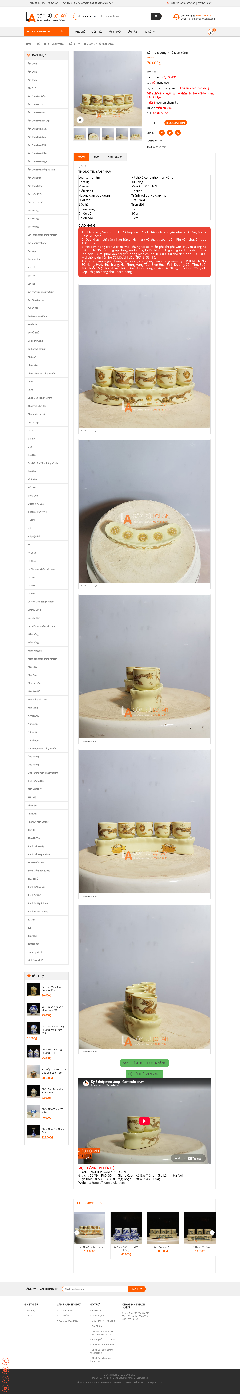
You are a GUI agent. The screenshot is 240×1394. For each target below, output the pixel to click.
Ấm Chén (32, 63)
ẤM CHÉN (32, 88)
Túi (29, 927)
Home (27, 43)
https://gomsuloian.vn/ (108, 1182)
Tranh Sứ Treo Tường (38, 911)
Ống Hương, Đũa (36, 780)
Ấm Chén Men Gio (36, 112)
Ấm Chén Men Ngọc (37, 161)
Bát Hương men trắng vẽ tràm (42, 234)
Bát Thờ (31, 267)
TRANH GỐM (34, 838)
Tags (96, 157)
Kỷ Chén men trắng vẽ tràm (41, 569)
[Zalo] (5, 1370)
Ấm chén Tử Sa (35, 194)
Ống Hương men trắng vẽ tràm (43, 772)
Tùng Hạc (32, 935)
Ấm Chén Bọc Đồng (37, 96)
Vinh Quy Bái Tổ (35, 960)
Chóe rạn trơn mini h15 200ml (53, 1091)
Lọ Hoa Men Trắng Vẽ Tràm (41, 601)
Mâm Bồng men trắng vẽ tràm (42, 658)
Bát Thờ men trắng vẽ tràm (41, 291)
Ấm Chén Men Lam (37, 136)
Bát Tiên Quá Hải (36, 300)
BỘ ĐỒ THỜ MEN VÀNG (144, 1074)
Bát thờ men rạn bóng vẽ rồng (51, 988)
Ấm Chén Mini (34, 177)
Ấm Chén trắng (35, 185)
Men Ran (32, 675)
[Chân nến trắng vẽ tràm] (33, 1111)
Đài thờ (31, 438)
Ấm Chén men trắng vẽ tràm (41, 169)
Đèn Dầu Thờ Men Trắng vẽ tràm (43, 463)
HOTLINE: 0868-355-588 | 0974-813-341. (191, 3)
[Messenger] (5, 1388)
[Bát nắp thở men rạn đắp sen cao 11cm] (33, 1071)
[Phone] (5, 1361)
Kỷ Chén (32, 552)
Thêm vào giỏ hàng (175, 122)
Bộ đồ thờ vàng (35, 340)
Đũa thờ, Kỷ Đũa (36, 503)
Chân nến (32, 357)
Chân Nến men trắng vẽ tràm (42, 373)
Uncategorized (35, 952)
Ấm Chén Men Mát (37, 145)
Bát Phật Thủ (34, 259)
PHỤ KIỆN (33, 797)
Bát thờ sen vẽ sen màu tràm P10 (52, 1008)
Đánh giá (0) (115, 157)
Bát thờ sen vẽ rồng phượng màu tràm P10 (53, 1030)
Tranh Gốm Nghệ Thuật (39, 854)
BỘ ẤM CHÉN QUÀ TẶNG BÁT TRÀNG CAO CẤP (88, 3)
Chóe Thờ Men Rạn (37, 406)
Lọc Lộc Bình (34, 617)
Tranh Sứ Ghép (35, 895)
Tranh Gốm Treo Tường (39, 870)
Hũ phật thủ (34, 536)
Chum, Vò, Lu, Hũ (36, 414)
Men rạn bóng (35, 683)
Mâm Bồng (33, 634)
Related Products (88, 1203)
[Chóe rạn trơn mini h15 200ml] (33, 1091)
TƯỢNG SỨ (33, 944)
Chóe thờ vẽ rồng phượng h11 (52, 1051)
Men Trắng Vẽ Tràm (37, 699)
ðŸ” (80, 120)
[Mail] (5, 1379)
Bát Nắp (32, 251)
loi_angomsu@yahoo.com (201, 18)
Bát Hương (33, 210)
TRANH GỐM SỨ (36, 862)
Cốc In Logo (33, 422)
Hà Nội (31, 520)
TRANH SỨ (33, 878)
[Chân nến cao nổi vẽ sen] (33, 1131)
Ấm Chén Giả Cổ (35, 104)
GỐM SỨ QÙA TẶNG (37, 511)
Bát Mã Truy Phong (37, 242)
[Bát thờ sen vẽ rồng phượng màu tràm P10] (33, 1028)
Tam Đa (31, 829)
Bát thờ (31, 283)
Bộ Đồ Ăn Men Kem (37, 316)
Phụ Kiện (32, 805)
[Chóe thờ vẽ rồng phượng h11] (33, 1051)
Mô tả (81, 157)
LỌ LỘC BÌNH (34, 609)
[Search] (156, 16)
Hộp (30, 528)
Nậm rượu (33, 723)
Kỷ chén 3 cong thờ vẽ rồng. (126, 1248)
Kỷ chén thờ (159, 146)
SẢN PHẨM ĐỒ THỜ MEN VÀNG (144, 1063)
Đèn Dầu (32, 454)
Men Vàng (58, 43)
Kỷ (70, 43)
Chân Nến (33, 365)
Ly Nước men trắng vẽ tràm (41, 626)
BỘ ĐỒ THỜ (33, 332)
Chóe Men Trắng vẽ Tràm (40, 397)
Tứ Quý (31, 919)
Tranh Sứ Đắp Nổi (36, 886)
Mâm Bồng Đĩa (35, 650)
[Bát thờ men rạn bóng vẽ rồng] (33, 989)
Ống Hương (33, 756)
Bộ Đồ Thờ (33, 324)
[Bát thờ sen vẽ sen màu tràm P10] (33, 1009)
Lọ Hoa (31, 577)
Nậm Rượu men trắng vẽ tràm (42, 748)
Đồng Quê (33, 495)
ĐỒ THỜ (41, 43)
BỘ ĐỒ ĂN (33, 308)
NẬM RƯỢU (33, 715)
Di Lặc (31, 430)
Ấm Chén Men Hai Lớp (39, 120)
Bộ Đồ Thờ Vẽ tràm (37, 348)
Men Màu (32, 666)
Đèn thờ (32, 471)
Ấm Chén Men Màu (37, 153)
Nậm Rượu (33, 740)
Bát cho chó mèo (36, 202)
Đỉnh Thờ (32, 479)
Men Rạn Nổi (34, 691)
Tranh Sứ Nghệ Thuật (38, 903)
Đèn (30, 446)
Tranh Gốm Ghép (36, 846)
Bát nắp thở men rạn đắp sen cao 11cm (54, 1071)
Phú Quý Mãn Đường (38, 821)
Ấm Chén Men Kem (37, 128)
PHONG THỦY (34, 789)
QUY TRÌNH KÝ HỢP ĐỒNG (43, 3)
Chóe (30, 381)
